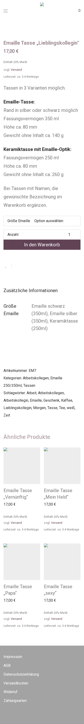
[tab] (42, 290)
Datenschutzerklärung (21, 674)
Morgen (39, 408)
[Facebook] (5, 713)
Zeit (7, 415)
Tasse (52, 408)
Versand (16, 69)
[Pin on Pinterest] (30, 266)
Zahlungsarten (15, 700)
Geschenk (51, 400)
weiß (71, 408)
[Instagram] (12, 713)
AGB (7, 665)
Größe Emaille (18, 221)
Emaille (36, 400)
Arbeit (31, 393)
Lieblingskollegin (18, 408)
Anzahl (12, 234)
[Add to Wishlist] (8, 266)
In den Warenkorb (42, 244)
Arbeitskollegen (36, 378)
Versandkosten (16, 683)
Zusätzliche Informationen (31, 290)
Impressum (13, 656)
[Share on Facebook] (16, 266)
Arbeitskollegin (16, 400)
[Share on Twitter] (23, 266)
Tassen (29, 385)
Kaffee (66, 400)
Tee (62, 408)
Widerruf (11, 692)
